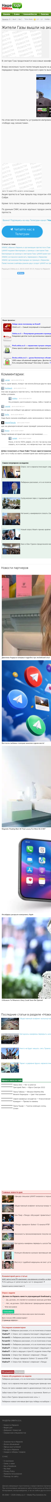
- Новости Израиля (10, 1425)
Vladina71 (6, 1334)
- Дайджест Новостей (11, 1430)
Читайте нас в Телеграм (23, 231)
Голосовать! (8, 1312)
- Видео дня (7, 1428)
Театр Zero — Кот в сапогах (24, 1085)
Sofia (7, 414)
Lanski (7, 380)
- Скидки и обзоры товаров (13, 1452)
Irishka (14, 398)
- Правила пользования (12, 1474)
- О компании (8, 1461)
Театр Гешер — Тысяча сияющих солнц (29, 1106)
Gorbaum (8, 388)
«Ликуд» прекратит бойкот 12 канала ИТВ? (32, 1224)
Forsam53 (6, 1337)
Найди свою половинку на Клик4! (26, 324)
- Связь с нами (8, 1463)
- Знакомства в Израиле (12, 1442)
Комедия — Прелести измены (25, 1101)
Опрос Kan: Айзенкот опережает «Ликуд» (30, 1355)
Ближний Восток (30, 14)
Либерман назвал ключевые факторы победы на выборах (25, 1401)
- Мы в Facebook (9, 1466)
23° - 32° (40, 19)
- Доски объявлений (10, 1444)
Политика (45, 14)
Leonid (7, 406)
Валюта (5, 19)
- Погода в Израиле (10, 1449)
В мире (17, 14)
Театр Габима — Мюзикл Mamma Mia (28, 1092)
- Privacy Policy (8, 1471)
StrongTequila (10, 423)
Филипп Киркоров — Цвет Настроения (29, 1094)
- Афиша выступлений (11, 1447)
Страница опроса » (10, 1320)
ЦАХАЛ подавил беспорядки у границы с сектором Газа (25, 250)
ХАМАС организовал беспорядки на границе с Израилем (25, 260)
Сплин (15, 1108)
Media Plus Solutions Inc (36, 1495)
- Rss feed (6, 1469)
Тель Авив (28, 19)
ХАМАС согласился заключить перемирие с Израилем (24, 257)
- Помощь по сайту (10, 1476)
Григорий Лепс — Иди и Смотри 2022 (29, 1087)
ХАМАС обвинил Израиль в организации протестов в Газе (26, 247)
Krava (7, 431)
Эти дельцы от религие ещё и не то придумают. (23, 1282)
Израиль (6, 14)
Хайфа (47, 19)
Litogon (5, 1330)
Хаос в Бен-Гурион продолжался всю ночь (20, 1397)
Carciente (6, 1355)
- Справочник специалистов (14, 1433)
